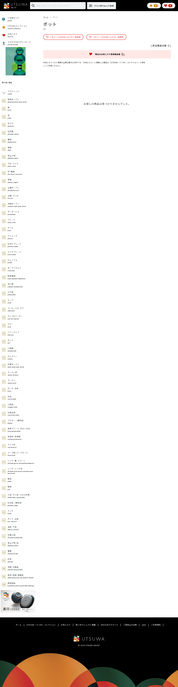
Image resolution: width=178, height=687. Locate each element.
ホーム (45, 17)
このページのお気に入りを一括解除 (108, 37)
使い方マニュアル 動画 (86, 625)
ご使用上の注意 (130, 625)
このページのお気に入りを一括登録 (65, 37)
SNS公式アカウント (109, 625)
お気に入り (66, 625)
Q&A (144, 625)
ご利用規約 (156, 625)
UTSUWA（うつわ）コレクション (41, 625)
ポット (55, 17)
